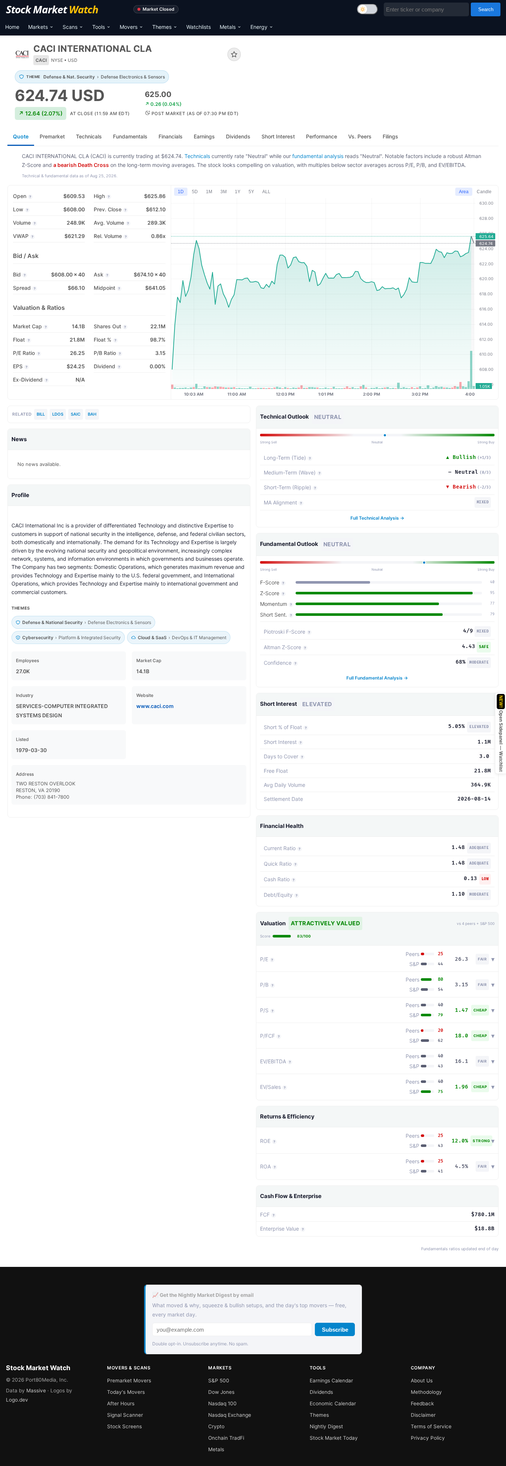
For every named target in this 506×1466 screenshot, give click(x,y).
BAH (92, 414)
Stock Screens (124, 1426)
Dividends (321, 1392)
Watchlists (198, 27)
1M (209, 191)
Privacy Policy (428, 1438)
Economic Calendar (333, 1403)
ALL (266, 191)
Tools (98, 27)
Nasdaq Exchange (229, 1415)
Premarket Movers (129, 1380)
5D (195, 191)
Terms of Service (431, 1426)
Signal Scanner (125, 1415)
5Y (251, 191)
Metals (228, 27)
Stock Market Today (334, 1438)
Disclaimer (423, 1415)
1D (181, 191)
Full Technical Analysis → (377, 518)
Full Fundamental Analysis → (377, 678)
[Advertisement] (375, 68)
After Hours (120, 1403)
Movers (128, 27)
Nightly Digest (326, 1426)
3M (223, 191)
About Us (422, 1380)
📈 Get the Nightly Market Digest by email (203, 1295)
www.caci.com (155, 706)
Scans (70, 27)
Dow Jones (221, 1392)
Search (485, 9)
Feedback (422, 1403)
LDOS (57, 414)
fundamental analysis (317, 156)
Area (464, 191)
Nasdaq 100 (222, 1403)
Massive (36, 1390)
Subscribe (335, 1329)
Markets (38, 27)
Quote (21, 136)
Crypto (216, 1426)
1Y (237, 191)
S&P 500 (218, 1380)
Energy (258, 27)
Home (12, 27)
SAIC (75, 414)
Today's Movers (126, 1392)
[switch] (367, 9)
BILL (41, 414)
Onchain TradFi (226, 1438)
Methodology (426, 1392)
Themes (162, 27)
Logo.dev (17, 1400)
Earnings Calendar (331, 1380)
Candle (484, 191)
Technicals (197, 156)
